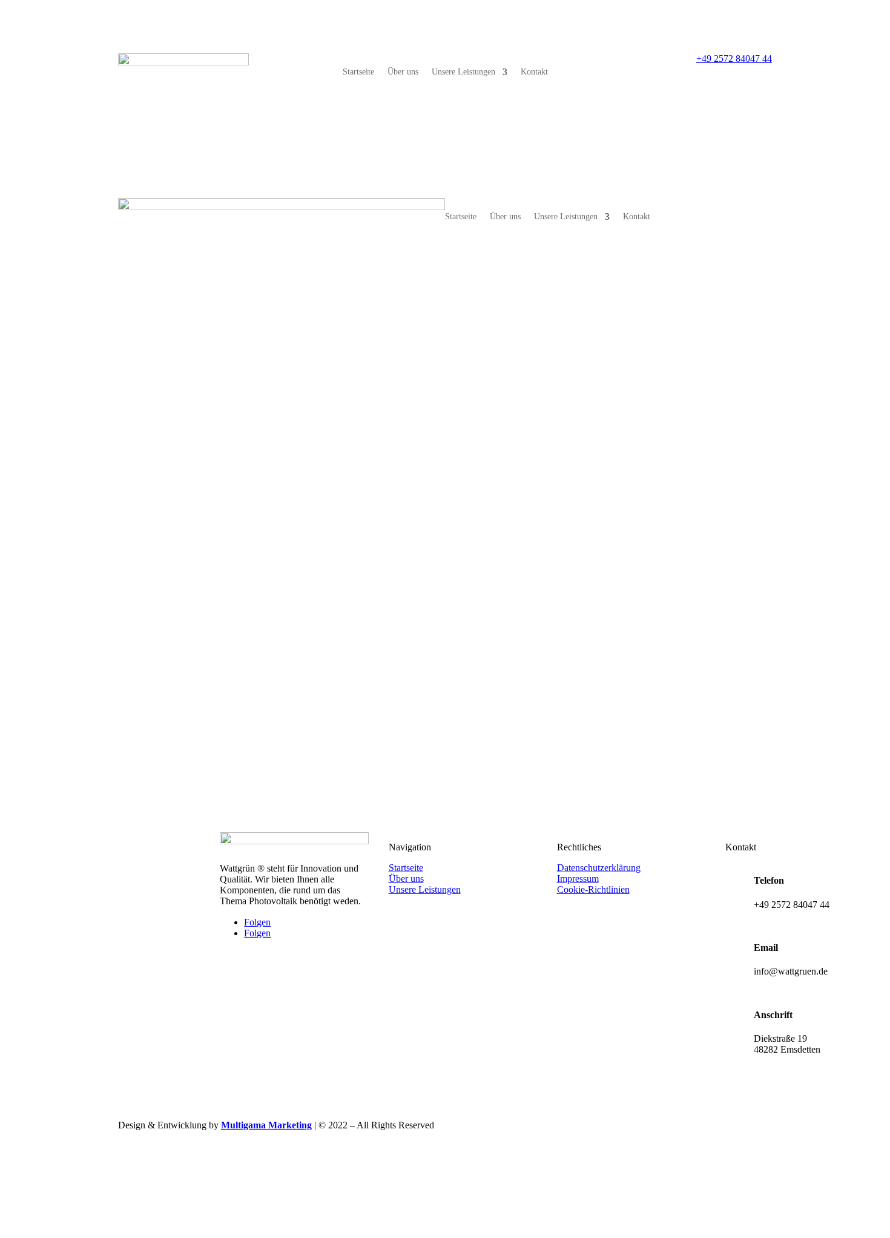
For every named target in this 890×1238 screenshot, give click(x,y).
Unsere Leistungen (463, 72)
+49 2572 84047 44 (734, 58)
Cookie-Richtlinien (593, 889)
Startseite (358, 72)
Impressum (578, 878)
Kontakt (534, 72)
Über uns (402, 72)
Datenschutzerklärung (599, 867)
